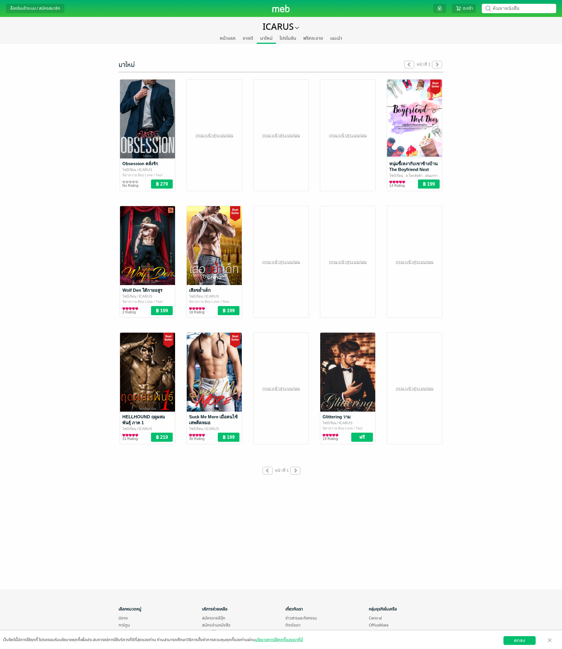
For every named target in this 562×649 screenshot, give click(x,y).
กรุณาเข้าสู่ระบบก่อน (214, 135)
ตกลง (519, 640)
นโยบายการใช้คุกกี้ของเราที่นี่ (279, 640)
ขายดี (248, 38)
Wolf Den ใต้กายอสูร (142, 290)
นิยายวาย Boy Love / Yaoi (142, 175)
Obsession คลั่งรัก (140, 163)
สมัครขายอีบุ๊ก (213, 618)
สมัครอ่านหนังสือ (216, 625)
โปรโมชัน (288, 38)
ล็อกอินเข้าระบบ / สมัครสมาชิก (35, 8)
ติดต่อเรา (293, 625)
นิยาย (123, 618)
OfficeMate (378, 625)
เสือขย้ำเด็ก (200, 290)
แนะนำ (336, 38)
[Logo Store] (281, 8)
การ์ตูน (124, 625)
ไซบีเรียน (129, 170)
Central (375, 618)
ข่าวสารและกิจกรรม (301, 618)
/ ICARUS (144, 170)
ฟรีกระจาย (313, 38)
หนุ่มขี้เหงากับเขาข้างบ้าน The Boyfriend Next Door (413, 169)
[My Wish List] (439, 8)
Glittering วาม (337, 416)
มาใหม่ (266, 38)
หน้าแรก (228, 38)
